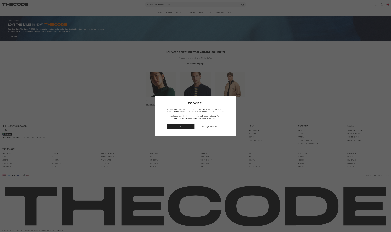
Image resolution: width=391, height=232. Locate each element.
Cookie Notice (208, 118)
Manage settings (209, 126)
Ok (181, 126)
